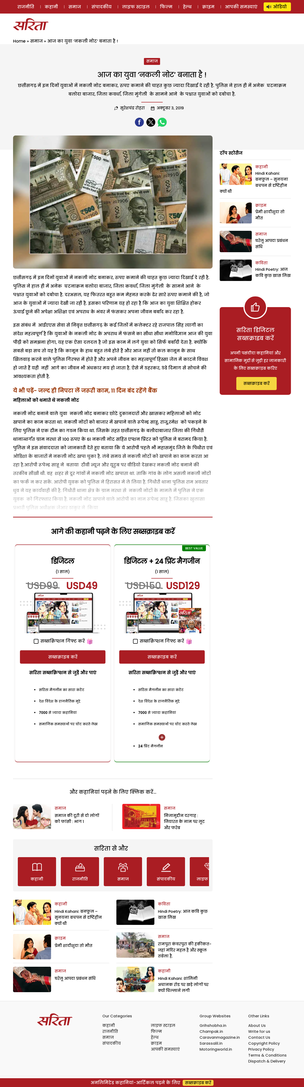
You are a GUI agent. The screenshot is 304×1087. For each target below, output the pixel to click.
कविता (164, 904)
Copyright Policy (264, 1043)
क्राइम (208, 7)
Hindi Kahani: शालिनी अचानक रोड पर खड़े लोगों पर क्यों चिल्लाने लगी (183, 984)
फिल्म (166, 7)
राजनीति (25, 7)
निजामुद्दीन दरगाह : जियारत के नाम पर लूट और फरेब (184, 822)
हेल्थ (187, 7)
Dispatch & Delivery (266, 1061)
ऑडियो (280, 7)
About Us (257, 1025)
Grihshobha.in (213, 1025)
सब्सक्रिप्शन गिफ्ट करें (62, 641)
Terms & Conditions (267, 1055)
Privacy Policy (261, 1049)
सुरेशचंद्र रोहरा (132, 108)
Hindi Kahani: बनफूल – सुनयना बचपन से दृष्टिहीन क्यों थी (78, 917)
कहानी (51, 7)
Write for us (259, 1031)
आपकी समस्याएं (241, 7)
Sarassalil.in (211, 1043)
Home (19, 41)
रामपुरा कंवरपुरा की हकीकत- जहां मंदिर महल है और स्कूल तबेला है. (184, 950)
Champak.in (211, 1031)
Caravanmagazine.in (220, 1037)
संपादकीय (101, 7)
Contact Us (259, 1037)
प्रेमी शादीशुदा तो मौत (73, 945)
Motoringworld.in (216, 1049)
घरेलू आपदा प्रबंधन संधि (75, 978)
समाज (74, 7)
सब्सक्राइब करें (62, 657)
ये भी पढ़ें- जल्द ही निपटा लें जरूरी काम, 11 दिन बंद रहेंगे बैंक (85, 390)
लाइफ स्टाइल (136, 7)
